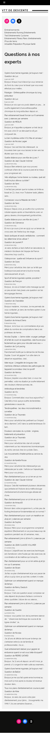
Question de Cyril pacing (14, 346)
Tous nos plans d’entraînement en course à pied (24, 688)
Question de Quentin (13, 610)
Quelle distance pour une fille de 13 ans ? (21, 158)
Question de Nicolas (12, 633)
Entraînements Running (13, 33)
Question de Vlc (11, 392)
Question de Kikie (11, 691)
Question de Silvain (12, 568)
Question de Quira (11, 262)
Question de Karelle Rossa (15, 460)
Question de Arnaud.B (13, 503)
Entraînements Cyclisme (18, 36)
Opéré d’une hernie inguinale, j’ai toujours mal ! (23, 73)
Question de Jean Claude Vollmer (18, 161)
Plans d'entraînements (32, 38)
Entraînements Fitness (13, 38)
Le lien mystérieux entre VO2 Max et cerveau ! (23, 138)
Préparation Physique (21, 44)
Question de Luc (11, 76)
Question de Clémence (14, 223)
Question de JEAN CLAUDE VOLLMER (20, 545)
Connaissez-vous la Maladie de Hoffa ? (20, 200)
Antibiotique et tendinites (14, 389)
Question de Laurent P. (13, 242)
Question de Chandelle (14, 301)
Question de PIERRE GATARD (16, 656)
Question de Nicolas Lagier (15, 141)
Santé (33, 44)
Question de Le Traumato (15, 415)
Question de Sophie (12, 522)
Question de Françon (13, 281)
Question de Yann (11, 184)
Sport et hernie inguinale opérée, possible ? (22, 278)
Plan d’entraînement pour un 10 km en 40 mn (23, 477)
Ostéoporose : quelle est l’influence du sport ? (23, 258)
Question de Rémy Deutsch (15, 587)
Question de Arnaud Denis (15, 320)
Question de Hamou (12, 372)
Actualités (8, 44)
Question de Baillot (12, 672)
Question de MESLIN (12, 122)
